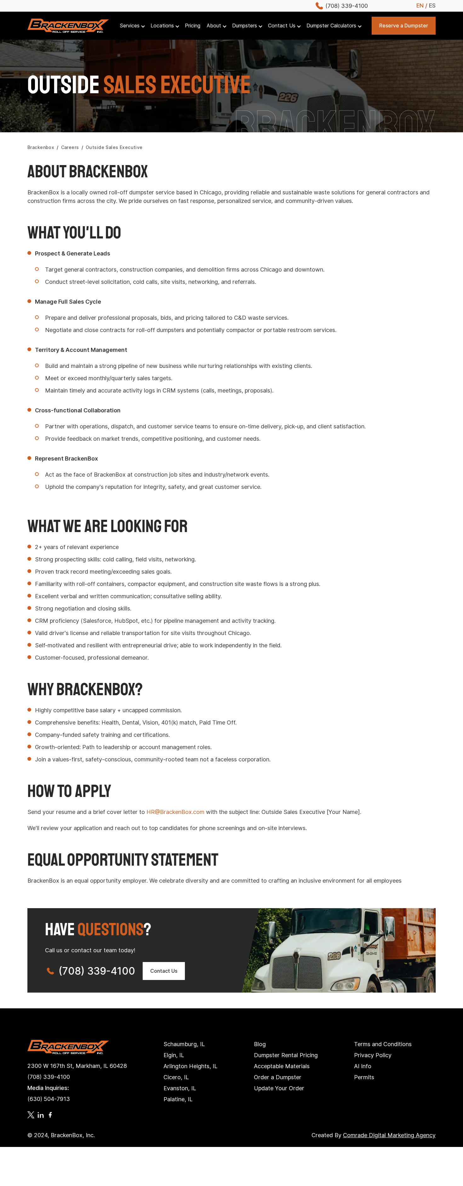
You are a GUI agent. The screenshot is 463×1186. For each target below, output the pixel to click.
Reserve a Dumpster (403, 25)
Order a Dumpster (277, 1077)
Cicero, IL (176, 1077)
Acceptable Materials (282, 1066)
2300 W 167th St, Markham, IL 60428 (77, 1066)
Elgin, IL (173, 1055)
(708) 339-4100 (97, 971)
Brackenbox (40, 147)
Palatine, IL (177, 1099)
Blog (260, 1044)
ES (432, 5)
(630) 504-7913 (48, 1099)
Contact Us (281, 26)
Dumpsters (244, 26)
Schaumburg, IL (184, 1044)
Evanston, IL (179, 1088)
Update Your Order (279, 1088)
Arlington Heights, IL (190, 1066)
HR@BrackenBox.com (175, 812)
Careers (70, 147)
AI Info (362, 1066)
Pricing (192, 26)
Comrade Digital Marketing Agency (389, 1135)
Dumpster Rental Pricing (286, 1055)
